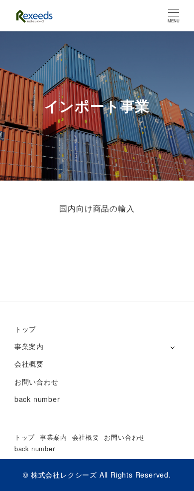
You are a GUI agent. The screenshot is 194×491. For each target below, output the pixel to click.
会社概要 (29, 364)
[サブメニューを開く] (172, 347)
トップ (25, 329)
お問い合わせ (36, 382)
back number (37, 399)
